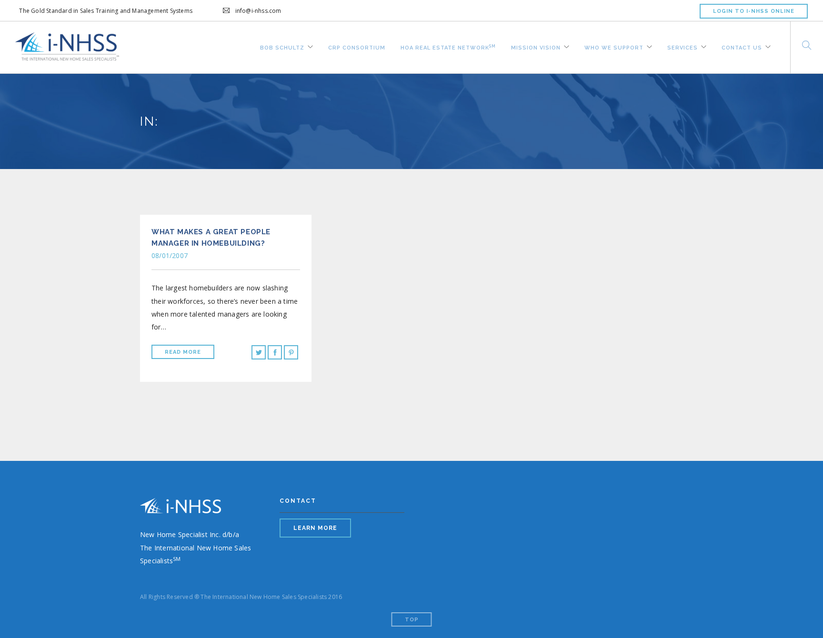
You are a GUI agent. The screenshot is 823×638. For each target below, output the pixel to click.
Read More (183, 352)
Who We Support (613, 47)
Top (412, 620)
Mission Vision (536, 47)
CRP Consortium (356, 47)
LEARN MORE (315, 528)
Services (682, 47)
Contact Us (742, 47)
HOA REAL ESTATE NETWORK (448, 46)
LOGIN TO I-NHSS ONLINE (753, 11)
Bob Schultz (282, 47)
